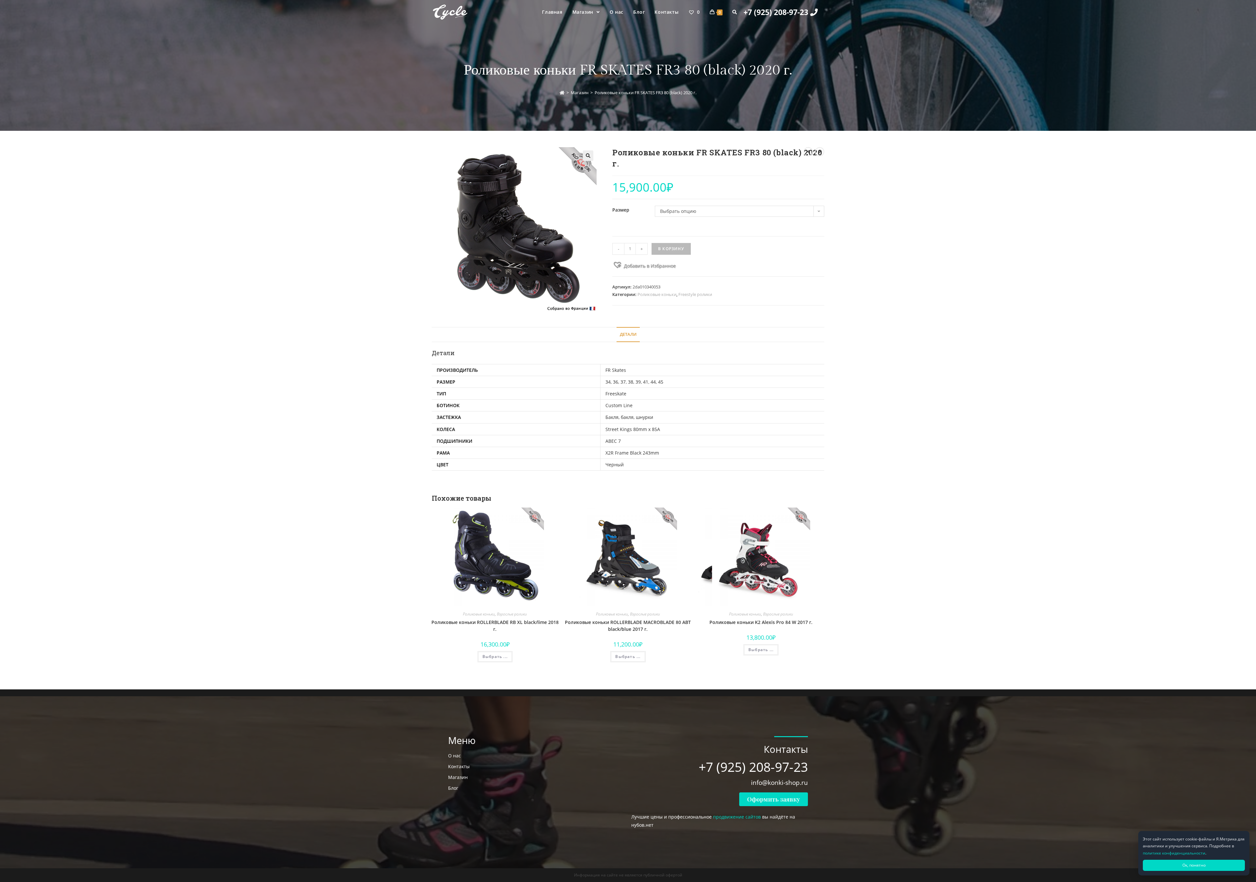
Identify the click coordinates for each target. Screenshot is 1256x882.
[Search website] (734, 12)
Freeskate (615, 393)
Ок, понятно (1194, 865)
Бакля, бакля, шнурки (629, 417)
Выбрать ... (495, 656)
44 (653, 382)
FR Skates (615, 370)
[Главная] (562, 92)
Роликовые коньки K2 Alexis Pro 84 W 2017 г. (760, 622)
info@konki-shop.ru (779, 782)
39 (638, 382)
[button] (644, 265)
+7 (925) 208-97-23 (776, 12)
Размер (620, 210)
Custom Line (619, 405)
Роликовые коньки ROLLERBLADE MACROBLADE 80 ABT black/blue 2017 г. (628, 625)
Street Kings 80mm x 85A (632, 429)
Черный (614, 464)
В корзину (671, 248)
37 (623, 382)
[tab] (628, 334)
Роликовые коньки (656, 294)
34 (608, 382)
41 (645, 382)
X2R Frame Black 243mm (632, 453)
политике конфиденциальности (1174, 853)
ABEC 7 (613, 441)
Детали (628, 334)
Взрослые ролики (512, 614)
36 (615, 382)
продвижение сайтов (737, 817)
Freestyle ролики (695, 294)
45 (660, 382)
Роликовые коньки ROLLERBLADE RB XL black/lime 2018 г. (495, 625)
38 (630, 382)
